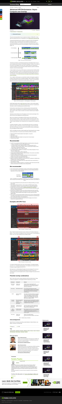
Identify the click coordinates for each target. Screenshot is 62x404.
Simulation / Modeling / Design (15, 7)
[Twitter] (58, 392)
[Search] (46, 1)
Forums (29, 1)
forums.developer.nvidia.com (31, 374)
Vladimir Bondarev (13, 31)
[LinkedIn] (56, 392)
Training (38, 1)
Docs (31, 1)
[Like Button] (32, 30)
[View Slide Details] (31, 382)
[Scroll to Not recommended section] (21, 166)
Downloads (34, 1)
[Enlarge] (37, 48)
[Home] (13, 1)
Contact (31, 400)
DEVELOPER (20, 1)
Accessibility (20, 400)
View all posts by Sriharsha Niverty (24, 352)
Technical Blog (14, 4)
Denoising (22, 331)
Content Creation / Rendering (14, 330)
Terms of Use (16, 400)
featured (26, 331)
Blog (26, 1)
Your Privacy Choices (10, 400)
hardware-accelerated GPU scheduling (29, 187)
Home (24, 1)
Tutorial (34, 330)
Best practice (18, 331)
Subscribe (49, 4)
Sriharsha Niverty (20, 31)
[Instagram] (54, 392)
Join (49, 1)
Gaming (31, 330)
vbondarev (17, 362)
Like (34, 30)
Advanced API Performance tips (34, 38)
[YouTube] (59, 392)
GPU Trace (23, 103)
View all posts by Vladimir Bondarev (24, 342)
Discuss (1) (38, 30)
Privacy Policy (4, 400)
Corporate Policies (26, 400)
